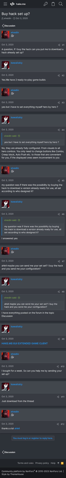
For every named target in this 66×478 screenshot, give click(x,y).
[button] (5, 4)
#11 (62, 396)
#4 (63, 130)
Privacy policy (42, 463)
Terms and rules (25, 463)
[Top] (58, 463)
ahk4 (17, 428)
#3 (63, 102)
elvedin (7, 18)
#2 (63, 75)
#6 (63, 214)
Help (53, 463)
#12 (62, 424)
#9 (63, 339)
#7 (63, 261)
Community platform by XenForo (32, 471)
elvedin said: (10, 136)
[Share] (59, 45)
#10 (62, 366)
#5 (63, 180)
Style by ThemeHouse (13, 474)
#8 (63, 291)
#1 (63, 45)
